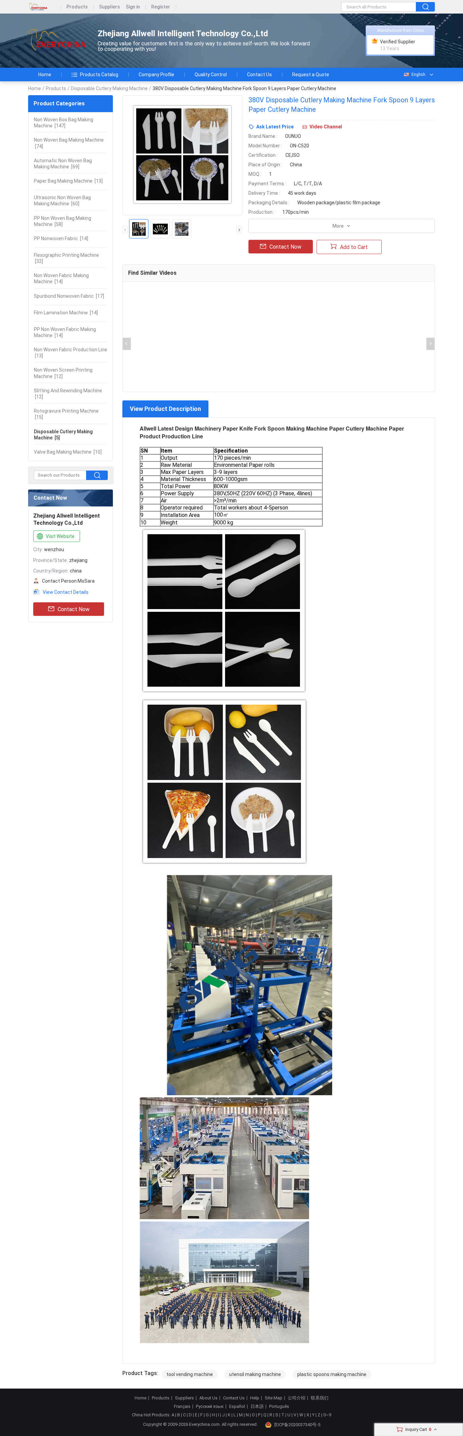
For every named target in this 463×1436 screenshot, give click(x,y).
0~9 (327, 1414)
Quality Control (211, 74)
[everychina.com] (44, 7)
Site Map (273, 1398)
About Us (208, 1398)
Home (44, 74)
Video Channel (325, 126)
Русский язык (210, 1406)
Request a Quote (310, 74)
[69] (63, 163)
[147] (63, 122)
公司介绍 (296, 1398)
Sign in (133, 7)
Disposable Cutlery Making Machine (109, 88)
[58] (62, 221)
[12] (63, 373)
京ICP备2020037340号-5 (297, 1424)
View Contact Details (65, 592)
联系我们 (319, 1398)
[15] (66, 414)
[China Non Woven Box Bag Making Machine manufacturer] (57, 41)
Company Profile (156, 74)
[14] (61, 238)
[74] (69, 143)
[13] (68, 181)
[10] (68, 452)
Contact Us (259, 74)
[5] (63, 434)
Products (77, 7)
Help (254, 1398)
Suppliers (109, 7)
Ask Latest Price (275, 126)
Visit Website (60, 536)
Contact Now (73, 609)
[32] (66, 258)
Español (237, 1406)
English (418, 74)
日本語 (257, 1406)
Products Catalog (99, 74)
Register (160, 7)
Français (182, 1406)
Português (279, 1406)
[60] (62, 200)
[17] (69, 296)
